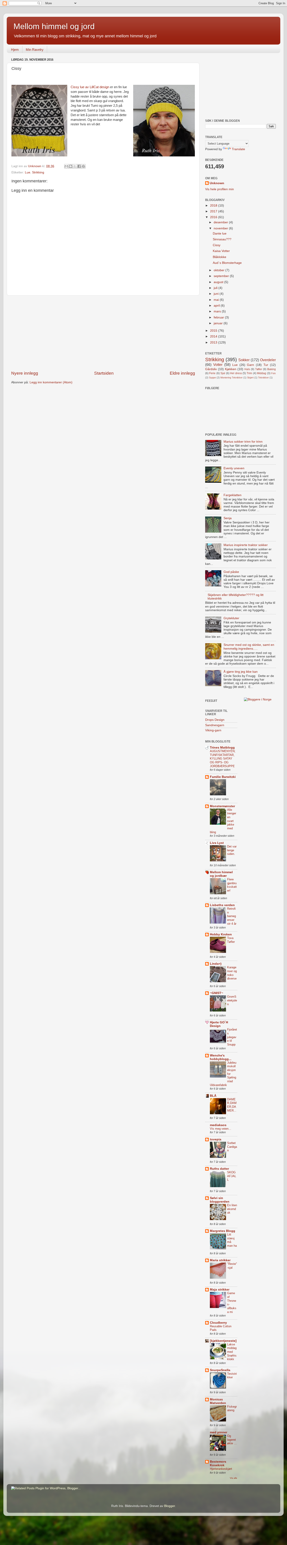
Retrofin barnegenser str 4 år (231, 916)
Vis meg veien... (220, 1128)
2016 (214, 217)
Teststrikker (232, 1375)
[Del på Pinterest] (83, 166)
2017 (214, 211)
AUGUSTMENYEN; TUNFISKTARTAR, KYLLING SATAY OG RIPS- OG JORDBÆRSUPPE (222, 758)
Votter (217, 365)
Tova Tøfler (231, 939)
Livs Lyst (217, 843)
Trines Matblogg (222, 747)
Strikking (38, 172)
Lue (27, 172)
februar (219, 317)
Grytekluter (231, 618)
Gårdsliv (211, 369)
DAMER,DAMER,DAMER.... (232, 1107)
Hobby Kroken (221, 934)
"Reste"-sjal (232, 1265)
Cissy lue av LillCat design (90, 87)
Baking (271, 369)
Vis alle (233, 1478)
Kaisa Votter (221, 251)
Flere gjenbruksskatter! (232, 885)
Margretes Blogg (222, 1231)
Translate (238, 149)
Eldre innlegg (182, 373)
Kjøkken (230, 369)
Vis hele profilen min (219, 189)
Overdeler (268, 360)
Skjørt (250, 377)
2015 (214, 330)
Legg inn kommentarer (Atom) (51, 382)
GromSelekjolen (232, 1000)
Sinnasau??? (222, 239)
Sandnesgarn (214, 725)
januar (219, 323)
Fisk (273, 373)
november (221, 228)
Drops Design (214, 719)
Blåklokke (219, 257)
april (217, 305)
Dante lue (219, 233)
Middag (261, 373)
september (222, 276)
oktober (219, 270)
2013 (214, 342)
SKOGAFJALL (231, 1176)
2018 (214, 205)
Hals (247, 369)
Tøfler (258, 369)
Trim (249, 373)
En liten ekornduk (232, 1209)
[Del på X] (75, 166)
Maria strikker (220, 1260)
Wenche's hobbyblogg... (220, 1057)
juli (216, 288)
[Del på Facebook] (79, 166)
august (219, 282)
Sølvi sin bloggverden (219, 1199)
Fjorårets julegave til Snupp (232, 1037)
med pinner (218, 1432)
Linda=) (216, 963)
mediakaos (218, 1125)
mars (218, 311)
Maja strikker (219, 1289)
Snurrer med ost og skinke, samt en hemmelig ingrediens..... (249, 646)
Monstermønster (222, 806)
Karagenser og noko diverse (232, 973)
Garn (250, 365)
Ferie (212, 373)
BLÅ (213, 1095)
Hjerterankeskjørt (221, 1468)
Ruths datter (219, 1168)
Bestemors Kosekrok (218, 1463)
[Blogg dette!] (70, 166)
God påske (231, 572)
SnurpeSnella (220, 1370)
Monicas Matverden (218, 1401)
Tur (265, 365)
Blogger (169, 1506)
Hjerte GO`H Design (219, 1024)
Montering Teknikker (231, 377)
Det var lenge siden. (232, 850)
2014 (214, 336)
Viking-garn (213, 730)
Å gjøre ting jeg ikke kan (241, 671)
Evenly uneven (234, 468)
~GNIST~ (216, 993)
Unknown (217, 183)
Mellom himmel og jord (54, 26)
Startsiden (104, 373)
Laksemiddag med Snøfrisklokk (232, 1352)
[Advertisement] (103, 333)
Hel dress (236, 373)
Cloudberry (218, 1322)
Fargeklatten (232, 495)
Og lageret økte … (232, 1439)
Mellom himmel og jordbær (221, 874)
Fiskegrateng (232, 1408)
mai (217, 299)
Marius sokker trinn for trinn (243, 441)
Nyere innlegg (24, 373)
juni (217, 293)
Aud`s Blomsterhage (227, 263)
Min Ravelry (34, 49)
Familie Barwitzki (223, 777)
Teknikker (263, 377)
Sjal (222, 373)
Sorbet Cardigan (232, 1146)
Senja (228, 518)
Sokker (244, 360)
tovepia (215, 1139)
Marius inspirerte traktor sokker (246, 545)
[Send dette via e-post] (66, 166)
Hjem (15, 49)
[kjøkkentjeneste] (223, 1340)
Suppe (212, 377)
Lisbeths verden (222, 905)
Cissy (216, 245)
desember (221, 222)
